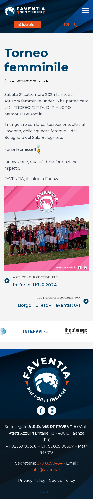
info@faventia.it (46, 469)
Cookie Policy (62, 480)
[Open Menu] (85, 10)
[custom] (66, 24)
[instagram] (52, 410)
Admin (46, 491)
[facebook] (41, 410)
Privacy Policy (31, 480)
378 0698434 (50, 463)
